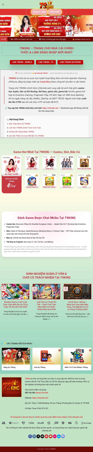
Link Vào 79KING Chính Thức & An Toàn (25, 128)
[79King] (46, 4)
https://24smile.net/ (50, 108)
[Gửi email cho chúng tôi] (42, 436)
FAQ (70, 417)
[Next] (88, 26)
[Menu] (3, 4)
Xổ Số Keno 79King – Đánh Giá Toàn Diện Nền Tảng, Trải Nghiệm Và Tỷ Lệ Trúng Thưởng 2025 (77, 305)
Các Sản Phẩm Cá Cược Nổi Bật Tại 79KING (26, 136)
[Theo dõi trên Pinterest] (46, 436)
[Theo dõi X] (38, 436)
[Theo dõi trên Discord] (63, 436)
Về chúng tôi (15, 417)
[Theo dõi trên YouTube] (51, 436)
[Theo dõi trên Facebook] (30, 436)
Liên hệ (25, 417)
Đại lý (31, 417)
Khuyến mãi (78, 417)
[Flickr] (55, 436)
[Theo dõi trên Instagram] (34, 436)
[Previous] (5, 26)
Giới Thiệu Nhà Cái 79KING (19, 124)
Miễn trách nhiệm (60, 417)
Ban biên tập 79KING (41, 73)
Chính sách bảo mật (43, 417)
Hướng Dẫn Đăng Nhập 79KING (21, 132)
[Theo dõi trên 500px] (59, 436)
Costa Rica (45, 81)
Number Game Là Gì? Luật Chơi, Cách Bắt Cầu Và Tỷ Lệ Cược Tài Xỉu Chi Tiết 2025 (15, 304)
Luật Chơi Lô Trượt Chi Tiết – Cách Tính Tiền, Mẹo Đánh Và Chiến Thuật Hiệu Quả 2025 (46, 305)
